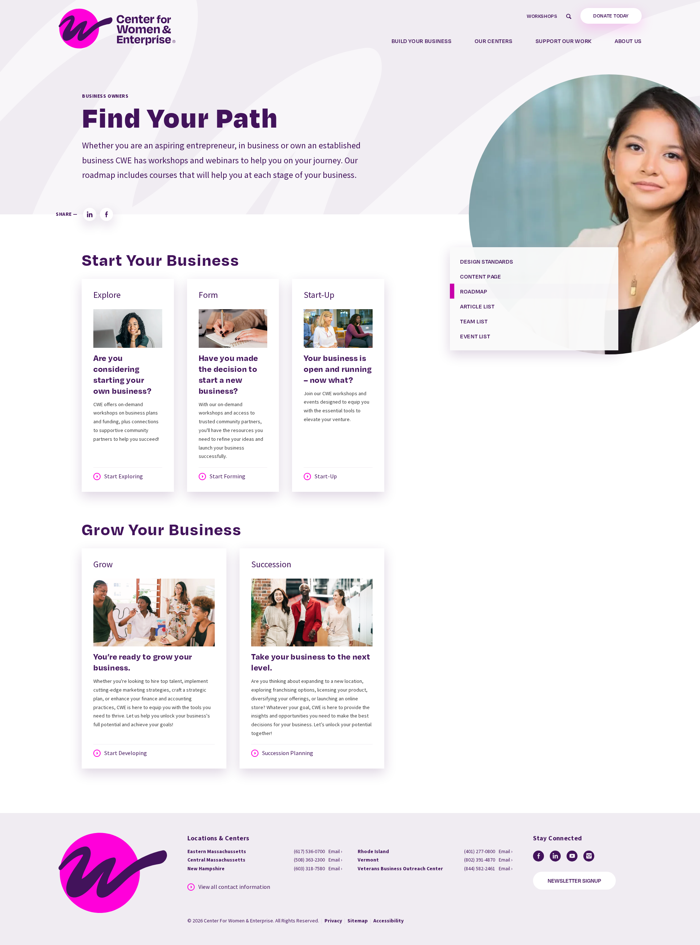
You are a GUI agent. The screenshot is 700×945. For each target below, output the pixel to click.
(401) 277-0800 (479, 851)
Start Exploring (123, 476)
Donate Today (611, 16)
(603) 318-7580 (309, 868)
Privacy (333, 920)
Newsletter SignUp (574, 880)
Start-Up (326, 476)
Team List (474, 321)
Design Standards (486, 261)
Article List (477, 306)
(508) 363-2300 (309, 859)
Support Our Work (564, 41)
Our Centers (494, 41)
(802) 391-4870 (479, 859)
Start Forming (227, 476)
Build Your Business (422, 41)
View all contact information (234, 886)
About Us (628, 41)
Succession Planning (287, 753)
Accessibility (388, 920)
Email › (335, 851)
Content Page (480, 276)
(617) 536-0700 (309, 851)
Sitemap (357, 920)
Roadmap (473, 291)
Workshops (542, 16)
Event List (475, 336)
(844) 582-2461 (479, 868)
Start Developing (125, 753)
